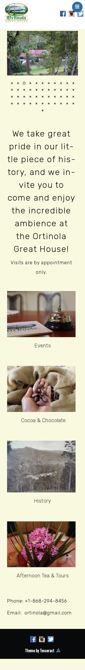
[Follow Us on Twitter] (80, 13)
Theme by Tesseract (39, 650)
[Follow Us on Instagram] (72, 13)
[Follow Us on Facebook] (63, 13)
